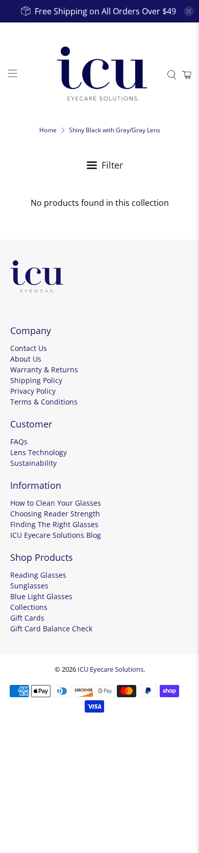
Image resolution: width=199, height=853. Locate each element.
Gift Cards (27, 618)
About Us (25, 359)
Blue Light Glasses (41, 596)
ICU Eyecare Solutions (110, 669)
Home (48, 130)
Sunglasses (29, 585)
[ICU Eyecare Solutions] (100, 75)
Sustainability (33, 463)
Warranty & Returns (44, 369)
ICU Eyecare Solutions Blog (55, 535)
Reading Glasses (38, 575)
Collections (28, 607)
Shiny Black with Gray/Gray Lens (114, 130)
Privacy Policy (33, 391)
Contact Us (28, 348)
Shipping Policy (36, 380)
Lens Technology (38, 452)
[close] (189, 11)
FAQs (19, 441)
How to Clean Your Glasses (55, 503)
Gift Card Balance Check (51, 628)
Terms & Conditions (44, 402)
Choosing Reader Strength (55, 513)
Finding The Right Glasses (54, 524)
